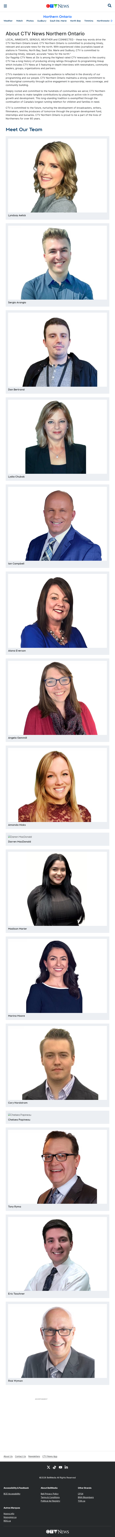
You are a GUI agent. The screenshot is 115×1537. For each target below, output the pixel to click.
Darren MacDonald (19, 841)
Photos (30, 21)
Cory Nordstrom (18, 1102)
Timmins (88, 21)
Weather (8, 21)
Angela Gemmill (17, 737)
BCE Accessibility (12, 1493)
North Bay (75, 21)
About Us (8, 1456)
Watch (19, 21)
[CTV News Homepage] (57, 6)
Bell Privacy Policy (50, 1493)
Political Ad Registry (50, 1501)
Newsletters (34, 1456)
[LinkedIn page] (66, 1467)
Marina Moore (16, 1015)
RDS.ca (7, 1520)
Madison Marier (17, 928)
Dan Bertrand (16, 389)
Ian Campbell (16, 563)
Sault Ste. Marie (58, 21)
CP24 (80, 1493)
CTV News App (49, 1456)
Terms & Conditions (50, 1497)
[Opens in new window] (57, 1167)
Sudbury (41, 21)
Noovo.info (9, 1513)
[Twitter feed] (48, 1467)
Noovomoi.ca (10, 1517)
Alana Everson (17, 650)
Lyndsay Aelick (17, 215)
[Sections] (5, 6)
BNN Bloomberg (86, 1497)
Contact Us (20, 1456)
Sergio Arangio (17, 302)
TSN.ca (81, 1501)
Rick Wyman (15, 1380)
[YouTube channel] (60, 1467)
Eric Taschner (16, 1293)
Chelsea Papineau (19, 1119)
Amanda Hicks (17, 824)
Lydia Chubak (16, 476)
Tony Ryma (14, 1206)
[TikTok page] (54, 1467)
